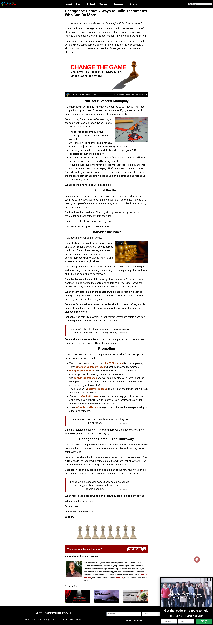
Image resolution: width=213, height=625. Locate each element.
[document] (106, 312)
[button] (209, 579)
